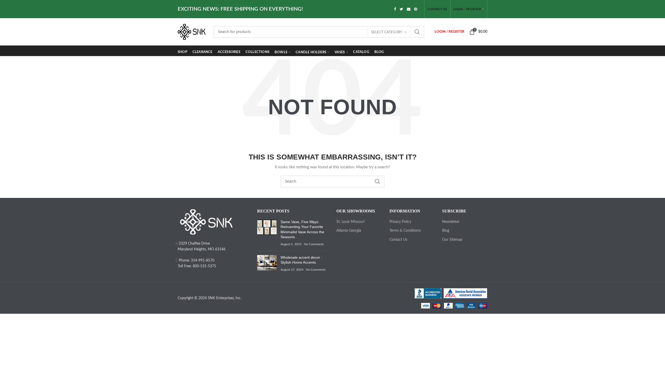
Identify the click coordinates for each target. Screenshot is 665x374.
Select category (386, 32)
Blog (445, 230)
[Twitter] (401, 9)
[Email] (408, 9)
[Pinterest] (415, 9)
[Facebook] (395, 9)
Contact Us (398, 240)
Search (417, 32)
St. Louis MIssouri (350, 222)
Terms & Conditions (405, 230)
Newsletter (451, 222)
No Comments (314, 244)
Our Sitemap (452, 240)
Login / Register (467, 9)
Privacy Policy (400, 222)
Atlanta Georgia (348, 230)
